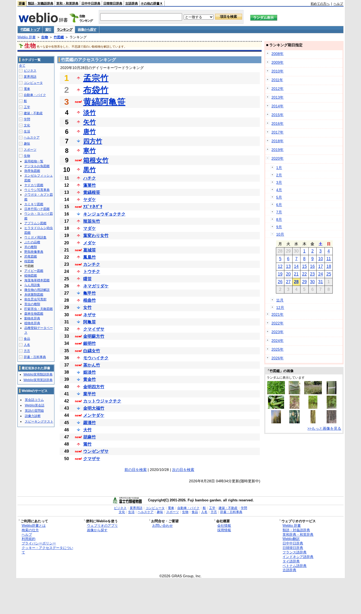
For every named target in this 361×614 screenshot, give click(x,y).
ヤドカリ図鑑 (33, 185)
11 (328, 258)
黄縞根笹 (91, 192)
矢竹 (89, 122)
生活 (27, 131)
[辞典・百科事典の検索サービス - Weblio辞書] (43, 20)
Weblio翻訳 (291, 539)
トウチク (91, 271)
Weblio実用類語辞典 (38, 374)
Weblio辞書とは (34, 526)
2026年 (277, 358)
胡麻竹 (89, 437)
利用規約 (28, 539)
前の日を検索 (135, 470)
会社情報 (224, 526)
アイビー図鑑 (33, 271)
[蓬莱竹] (332, 407)
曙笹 (87, 279)
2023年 (277, 332)
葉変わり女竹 (96, 235)
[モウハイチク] (276, 422)
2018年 (277, 141)
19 (280, 274)
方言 (27, 351)
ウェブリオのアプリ (102, 526)
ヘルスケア (32, 137)
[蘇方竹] (313, 422)
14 (296, 266)
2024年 (277, 340)
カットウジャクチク (102, 401)
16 (312, 266)
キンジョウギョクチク (104, 214)
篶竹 (87, 444)
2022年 (277, 323)
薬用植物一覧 (33, 161)
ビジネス (30, 70)
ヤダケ (89, 199)
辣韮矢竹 (91, 221)
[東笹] (276, 393)
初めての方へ (320, 4)
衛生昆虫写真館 (35, 299)
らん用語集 (32, 285)
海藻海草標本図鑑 (37, 280)
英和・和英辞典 (67, 3)
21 (296, 274)
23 (312, 274)
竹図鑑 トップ (30, 29)
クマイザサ (93, 329)
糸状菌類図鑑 (33, 294)
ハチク (89, 178)
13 (288, 266)
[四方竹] (312, 407)
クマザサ (91, 458)
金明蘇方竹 (93, 336)
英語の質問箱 (34, 411)
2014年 (277, 106)
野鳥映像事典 (33, 252)
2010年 (277, 71)
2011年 (277, 80)
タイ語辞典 (291, 561)
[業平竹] (294, 422)
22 (304, 274)
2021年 (277, 314)
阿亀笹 (89, 322)
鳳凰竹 (89, 257)
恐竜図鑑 (30, 256)
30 (312, 281)
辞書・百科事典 (35, 357)
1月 (279, 168)
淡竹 (89, 112)
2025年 (277, 349)
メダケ (89, 243)
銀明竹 (89, 343)
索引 (48, 29)
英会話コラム (34, 400)
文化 (27, 125)
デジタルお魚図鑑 (37, 166)
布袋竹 (96, 90)
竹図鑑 (59, 37)
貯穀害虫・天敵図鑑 (38, 309)
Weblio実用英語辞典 (38, 380)
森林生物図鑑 (33, 313)
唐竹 (89, 131)
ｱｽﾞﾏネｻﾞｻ (92, 206)
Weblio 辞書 (26, 37)
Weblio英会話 (34, 405)
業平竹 (89, 394)
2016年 (277, 123)
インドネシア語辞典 (298, 557)
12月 (280, 307)
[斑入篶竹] (276, 407)
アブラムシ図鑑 (35, 223)
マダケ (89, 228)
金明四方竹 (93, 386)
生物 (44, 37)
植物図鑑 (30, 275)
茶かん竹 (91, 365)
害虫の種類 (32, 304)
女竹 (87, 307)
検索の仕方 (30, 530)
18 (328, 266)
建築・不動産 (33, 113)
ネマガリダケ (96, 286)
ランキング (64, 29)
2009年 (277, 62)
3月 (279, 182)
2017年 (277, 132)
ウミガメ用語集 (35, 237)
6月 (279, 205)
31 (320, 281)
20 (288, 274)
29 (304, 281)
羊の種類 (30, 247)
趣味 (27, 143)
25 (328, 274)
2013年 (277, 97)
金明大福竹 (93, 408)
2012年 (277, 88)
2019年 (277, 150)
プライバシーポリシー (39, 543)
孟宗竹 (96, 78)
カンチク (91, 264)
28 (296, 281)
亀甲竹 (89, 293)
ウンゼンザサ (96, 451)
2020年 (277, 158)
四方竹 (92, 141)
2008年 (277, 54)
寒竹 (89, 150)
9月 (279, 227)
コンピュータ (33, 83)
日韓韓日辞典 (112, 3)
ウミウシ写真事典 (37, 190)
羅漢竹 (89, 422)
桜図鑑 (29, 261)
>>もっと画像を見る (324, 428)
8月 (279, 219)
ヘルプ (338, 4)
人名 (27, 345)
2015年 (277, 115)
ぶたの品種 (32, 242)
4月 (279, 190)
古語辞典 (131, 3)
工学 (27, 107)
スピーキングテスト (39, 421)
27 (288, 281)
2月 (279, 175)
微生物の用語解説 (37, 290)
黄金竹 (89, 379)
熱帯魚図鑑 (32, 171)
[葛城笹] (313, 393)
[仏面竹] (294, 393)
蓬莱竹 (89, 185)
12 (280, 266)
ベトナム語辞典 (295, 566)
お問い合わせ (162, 526)
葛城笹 (89, 250)
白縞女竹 (91, 351)
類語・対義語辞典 (40, 3)
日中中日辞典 (90, 3)
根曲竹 (89, 300)
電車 (27, 89)
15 (304, 266)
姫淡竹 (89, 372)
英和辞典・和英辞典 (298, 535)
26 (280, 281)
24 (320, 274)
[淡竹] (295, 407)
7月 (279, 212)
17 (320, 266)
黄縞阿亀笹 (104, 102)
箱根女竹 (96, 160)
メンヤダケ (93, 415)
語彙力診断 (33, 416)
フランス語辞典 (295, 552)
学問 (27, 119)
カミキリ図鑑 (33, 204)
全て (22, 65)
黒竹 (89, 169)
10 (320, 258)
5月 (279, 197)
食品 (27, 339)
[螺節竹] (332, 422)
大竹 (87, 430)
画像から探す (87, 29)
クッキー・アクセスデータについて (47, 550)
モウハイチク (96, 358)
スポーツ (30, 150)
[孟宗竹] (331, 393)
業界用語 (30, 77)
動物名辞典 (32, 318)
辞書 (22, 3)
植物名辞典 (32, 323)
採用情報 (224, 530)
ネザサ (89, 315)
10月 (280, 234)
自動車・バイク (35, 95)
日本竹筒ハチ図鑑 (37, 209)
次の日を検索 (183, 470)
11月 (280, 300)
